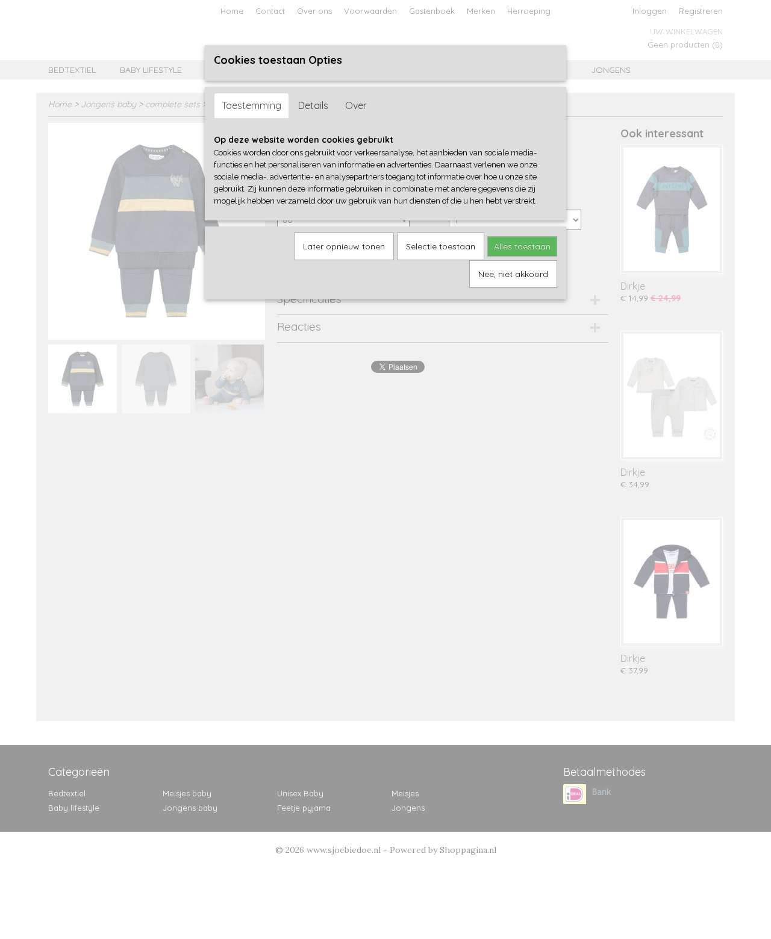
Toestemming (251, 105)
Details (313, 105)
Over (356, 105)
